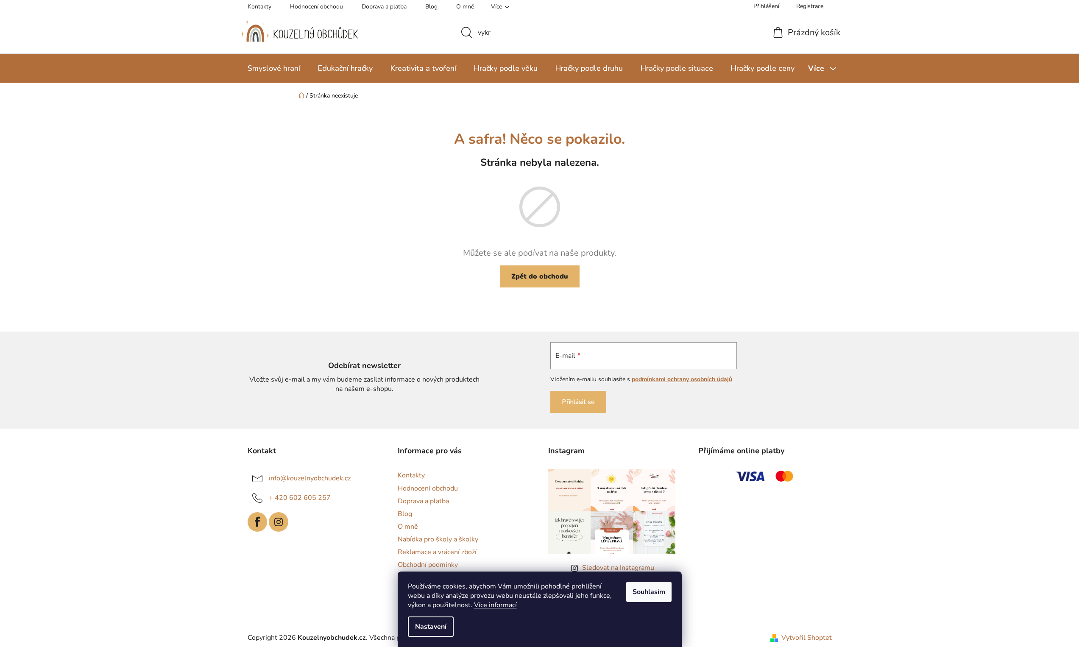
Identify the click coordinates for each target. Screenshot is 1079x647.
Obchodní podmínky (428, 564)
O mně (465, 7)
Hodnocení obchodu (316, 7)
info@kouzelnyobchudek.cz (310, 478)
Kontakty (259, 7)
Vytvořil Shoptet (806, 637)
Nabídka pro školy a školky (438, 539)
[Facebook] (257, 522)
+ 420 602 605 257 (300, 497)
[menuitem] (274, 68)
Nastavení (430, 626)
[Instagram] (278, 522)
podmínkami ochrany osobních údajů (682, 379)
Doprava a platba (384, 7)
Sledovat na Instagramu (618, 567)
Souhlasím (649, 592)
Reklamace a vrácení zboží (437, 552)
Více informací (495, 605)
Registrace (809, 6)
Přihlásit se (578, 402)
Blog (431, 7)
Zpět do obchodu (539, 276)
